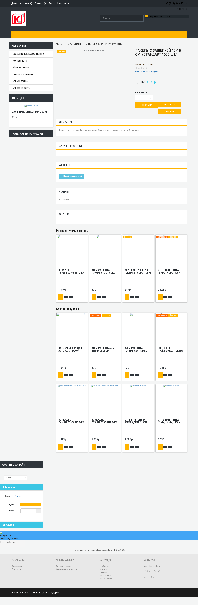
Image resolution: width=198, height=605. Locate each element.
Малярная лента (21, 67)
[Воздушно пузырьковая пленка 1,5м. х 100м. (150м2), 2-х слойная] (72, 386)
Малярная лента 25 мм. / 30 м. (29, 111)
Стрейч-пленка (20, 80)
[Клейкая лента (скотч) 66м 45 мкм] (138, 314)
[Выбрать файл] (38, 510)
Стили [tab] (18, 496)
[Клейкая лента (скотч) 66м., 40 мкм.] (105, 236)
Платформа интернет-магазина (85, 550)
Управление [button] (9, 524)
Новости (104, 569)
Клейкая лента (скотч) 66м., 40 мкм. (104, 271)
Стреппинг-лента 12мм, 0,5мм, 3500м (136, 421)
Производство (49, 34)
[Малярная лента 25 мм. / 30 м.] (31, 106)
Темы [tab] (7, 496)
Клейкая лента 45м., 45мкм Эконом (104, 349)
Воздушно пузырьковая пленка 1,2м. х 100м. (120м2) (170, 351)
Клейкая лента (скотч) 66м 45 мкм (136, 349)
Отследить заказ (63, 566)
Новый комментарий (72, 176)
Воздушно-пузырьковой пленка (28, 53)
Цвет (11, 505)
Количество (141, 92)
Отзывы (103, 572)
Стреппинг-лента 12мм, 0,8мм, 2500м (169, 421)
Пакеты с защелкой (23, 74)
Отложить (169, 104)
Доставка (66, 34)
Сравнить (169, 111)
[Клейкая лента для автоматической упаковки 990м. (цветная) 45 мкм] (71, 314)
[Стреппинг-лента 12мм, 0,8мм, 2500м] (171, 386)
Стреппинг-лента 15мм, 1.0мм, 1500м (169, 271)
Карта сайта (105, 575)
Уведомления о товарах (67, 569)
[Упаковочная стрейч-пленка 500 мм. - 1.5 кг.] (138, 236)
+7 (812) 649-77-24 (176, 3)
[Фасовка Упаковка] (18, 18)
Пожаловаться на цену (146, 71)
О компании (31, 34)
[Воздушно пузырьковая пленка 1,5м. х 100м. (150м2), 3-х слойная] (72, 236)
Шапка (11, 510)
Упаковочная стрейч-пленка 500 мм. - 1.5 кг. (138, 271)
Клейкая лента (20, 60)
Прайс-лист (105, 566)
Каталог (17, 34)
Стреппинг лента (21, 87)
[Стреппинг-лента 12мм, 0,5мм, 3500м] (138, 386)
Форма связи (106, 578)
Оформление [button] (10, 487)
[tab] (21, 487)
